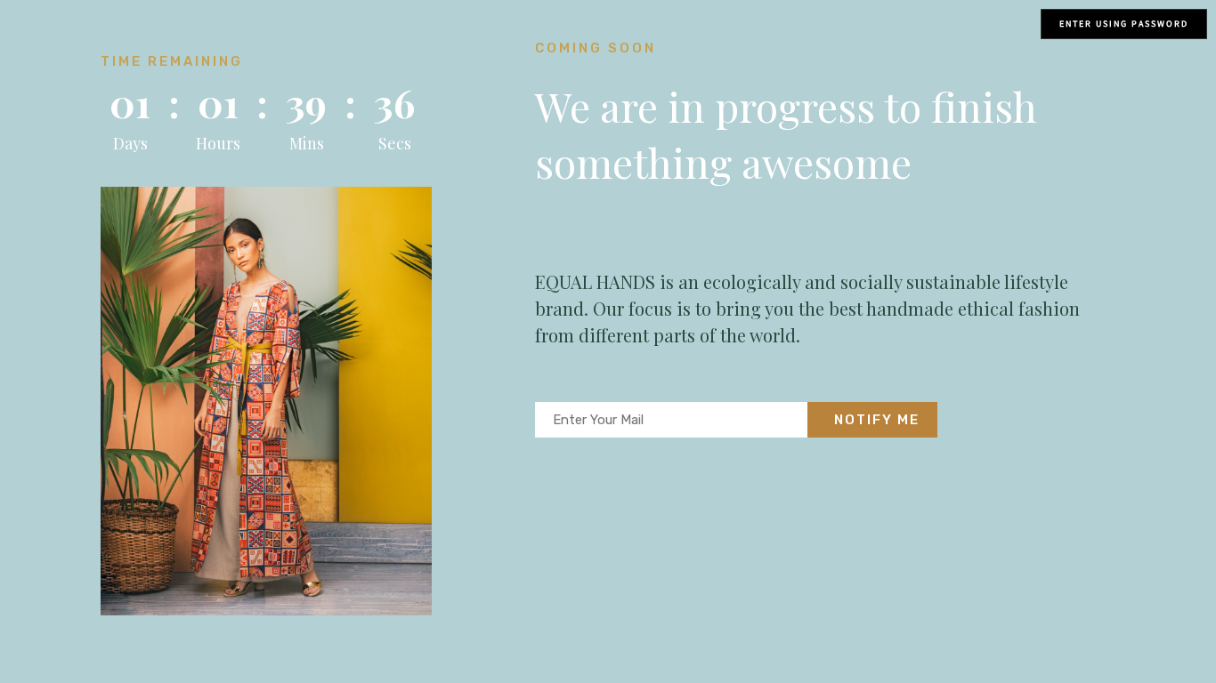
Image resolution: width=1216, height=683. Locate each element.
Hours (218, 143)
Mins (306, 143)
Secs (394, 143)
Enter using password (1123, 23)
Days (130, 143)
